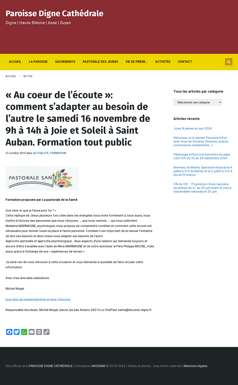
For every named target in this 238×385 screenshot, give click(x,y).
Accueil (11, 76)
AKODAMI (98, 366)
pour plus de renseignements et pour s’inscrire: (38, 299)
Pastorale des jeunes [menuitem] (100, 61)
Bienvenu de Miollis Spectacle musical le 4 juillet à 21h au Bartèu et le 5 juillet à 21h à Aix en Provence (202, 171)
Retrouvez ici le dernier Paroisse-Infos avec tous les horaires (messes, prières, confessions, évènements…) (201, 141)
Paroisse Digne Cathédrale (54, 13)
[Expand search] (228, 61)
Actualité (41, 153)
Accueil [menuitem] (15, 61)
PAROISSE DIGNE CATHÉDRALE (51, 366)
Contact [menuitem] (185, 61)
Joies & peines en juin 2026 (192, 128)
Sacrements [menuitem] (65, 61)
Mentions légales (196, 366)
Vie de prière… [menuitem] (137, 61)
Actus (28, 76)
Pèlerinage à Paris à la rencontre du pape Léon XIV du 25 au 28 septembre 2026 (201, 156)
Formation (58, 153)
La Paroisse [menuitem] (38, 61)
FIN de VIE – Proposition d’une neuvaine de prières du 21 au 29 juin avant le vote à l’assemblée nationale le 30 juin (202, 187)
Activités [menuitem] (163, 61)
